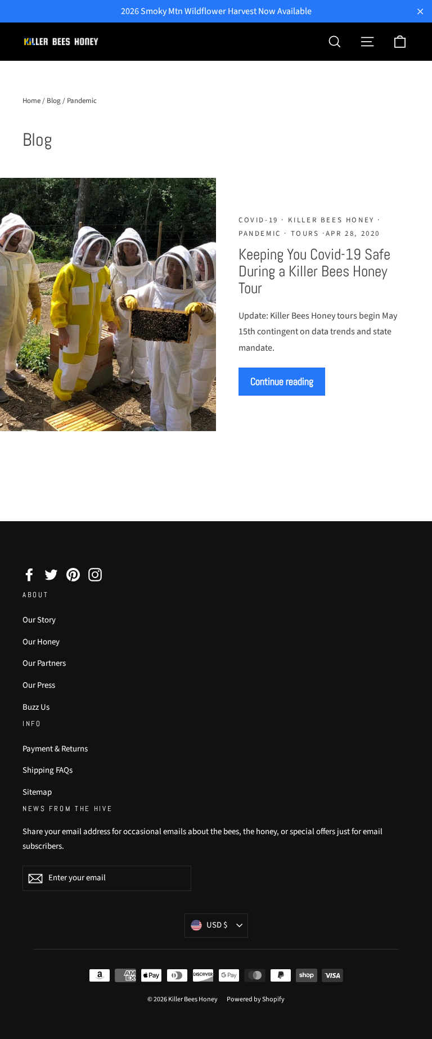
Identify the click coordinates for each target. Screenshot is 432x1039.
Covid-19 (259, 220)
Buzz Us (36, 707)
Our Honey (41, 642)
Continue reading (281, 381)
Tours (304, 234)
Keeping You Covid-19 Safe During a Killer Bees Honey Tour (314, 271)
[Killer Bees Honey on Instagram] (95, 574)
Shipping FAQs (47, 770)
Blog (54, 101)
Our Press (38, 685)
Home (31, 101)
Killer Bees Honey (331, 220)
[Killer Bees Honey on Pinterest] (73, 574)
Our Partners (44, 663)
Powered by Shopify (256, 999)
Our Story (39, 620)
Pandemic (261, 234)
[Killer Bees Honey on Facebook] (29, 574)
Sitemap (37, 792)
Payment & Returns (55, 749)
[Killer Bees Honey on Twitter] (51, 574)
